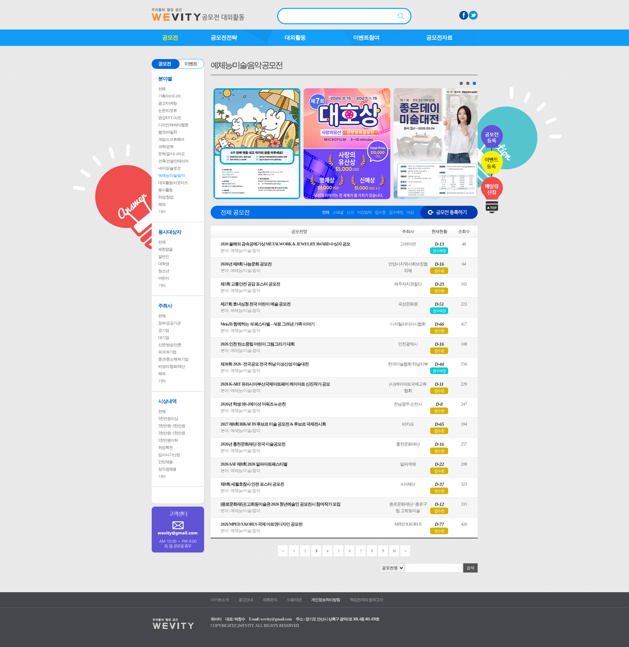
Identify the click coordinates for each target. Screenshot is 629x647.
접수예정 (396, 212)
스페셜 (338, 212)
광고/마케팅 (167, 103)
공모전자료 (439, 37)
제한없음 (165, 249)
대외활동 (295, 37)
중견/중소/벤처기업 (173, 359)
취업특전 (165, 447)
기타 (161, 211)
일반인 (163, 256)
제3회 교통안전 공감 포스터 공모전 (250, 284)
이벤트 (190, 63)
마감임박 (364, 212)
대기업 (163, 337)
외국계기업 (167, 352)
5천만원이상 (168, 418)
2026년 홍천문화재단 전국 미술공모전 (252, 444)
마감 (410, 212)
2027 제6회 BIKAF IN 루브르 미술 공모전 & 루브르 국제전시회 (273, 424)
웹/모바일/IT (167, 132)
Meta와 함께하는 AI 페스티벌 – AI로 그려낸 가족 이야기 (267, 324)
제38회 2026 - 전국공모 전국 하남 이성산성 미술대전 (264, 364)
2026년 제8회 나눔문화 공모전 (246, 263)
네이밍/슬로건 (169, 168)
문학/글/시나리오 (171, 154)
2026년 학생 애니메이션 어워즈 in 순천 (253, 404)
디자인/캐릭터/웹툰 (173, 125)
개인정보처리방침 (325, 599)
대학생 (163, 263)
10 (394, 551)
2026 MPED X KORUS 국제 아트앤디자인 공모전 (261, 524)
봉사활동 (165, 190)
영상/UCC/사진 (169, 117)
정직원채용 (167, 469)
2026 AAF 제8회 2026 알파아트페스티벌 (253, 464)
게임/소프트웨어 (171, 139)
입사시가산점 (169, 454)
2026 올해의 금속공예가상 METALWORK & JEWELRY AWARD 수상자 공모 (285, 243)
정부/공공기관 (169, 323)
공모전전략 (224, 37)
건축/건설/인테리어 (173, 161)
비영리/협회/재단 (171, 366)
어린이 (163, 278)
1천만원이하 (168, 440)
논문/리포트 (167, 110)
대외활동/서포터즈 (173, 182)
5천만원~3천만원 (171, 426)
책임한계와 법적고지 (366, 599)
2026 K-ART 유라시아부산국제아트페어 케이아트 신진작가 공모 (275, 384)
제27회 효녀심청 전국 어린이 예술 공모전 (255, 304)
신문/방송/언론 (169, 345)
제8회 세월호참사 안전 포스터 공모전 (252, 484)
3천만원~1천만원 (171, 433)
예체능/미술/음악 (171, 175)
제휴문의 (270, 599)
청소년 (163, 271)
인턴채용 (165, 462)
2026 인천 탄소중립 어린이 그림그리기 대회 (257, 344)
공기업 (163, 330)
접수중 (380, 212)
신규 (350, 212)
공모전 (170, 37)
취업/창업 (165, 197)
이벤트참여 (366, 37)
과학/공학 (165, 146)
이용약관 (294, 599)
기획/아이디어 (169, 96)
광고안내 (245, 599)
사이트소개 (220, 599)
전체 (161, 89)
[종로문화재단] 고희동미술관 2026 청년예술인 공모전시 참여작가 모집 (280, 504)
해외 (161, 204)
